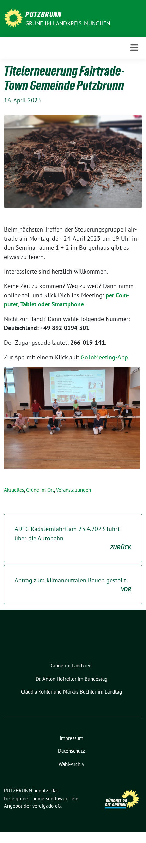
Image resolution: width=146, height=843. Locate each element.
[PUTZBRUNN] (13, 18)
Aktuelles (14, 490)
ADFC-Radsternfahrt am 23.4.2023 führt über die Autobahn (73, 538)
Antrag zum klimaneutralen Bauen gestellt (73, 584)
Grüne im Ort (40, 490)
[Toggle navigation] (134, 47)
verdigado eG (46, 806)
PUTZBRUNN (43, 14)
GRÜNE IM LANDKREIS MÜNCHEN (67, 23)
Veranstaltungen (73, 490)
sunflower (56, 798)
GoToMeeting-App (104, 357)
